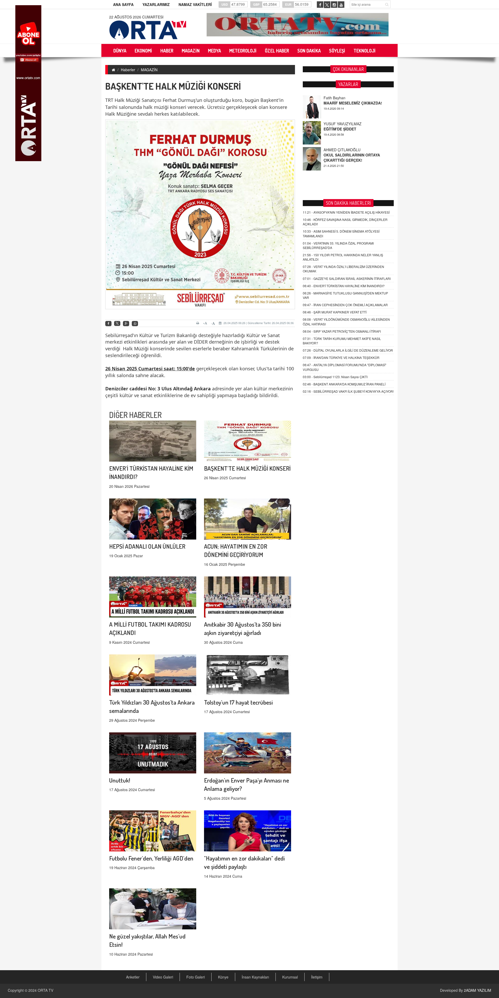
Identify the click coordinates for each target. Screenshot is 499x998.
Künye (223, 977)
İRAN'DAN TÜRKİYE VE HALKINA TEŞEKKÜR (341, 357)
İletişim (317, 977)
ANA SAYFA (123, 4)
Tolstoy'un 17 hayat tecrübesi (238, 702)
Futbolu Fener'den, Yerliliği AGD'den (151, 858)
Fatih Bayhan (334, 97)
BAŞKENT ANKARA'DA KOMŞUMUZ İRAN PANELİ (344, 384)
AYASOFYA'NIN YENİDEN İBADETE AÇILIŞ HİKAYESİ (346, 212)
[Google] (126, 323)
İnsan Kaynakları (255, 977)
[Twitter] (117, 323)
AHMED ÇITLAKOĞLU (342, 149)
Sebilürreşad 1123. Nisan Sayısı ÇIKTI (335, 377)
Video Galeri (163, 977)
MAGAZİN (149, 69)
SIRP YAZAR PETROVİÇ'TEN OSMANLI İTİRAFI (342, 331)
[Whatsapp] (135, 323)
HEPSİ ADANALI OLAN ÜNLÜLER (147, 546)
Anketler (133, 977)
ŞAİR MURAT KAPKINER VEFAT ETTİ (334, 312)
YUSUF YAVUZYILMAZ (343, 123)
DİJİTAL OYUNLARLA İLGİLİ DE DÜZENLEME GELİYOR (348, 350)
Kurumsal (290, 977)
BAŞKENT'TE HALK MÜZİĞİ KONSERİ (247, 468)
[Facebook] (108, 323)
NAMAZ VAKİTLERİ (195, 4)
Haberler (128, 69)
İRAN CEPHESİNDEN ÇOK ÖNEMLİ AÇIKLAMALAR (345, 305)
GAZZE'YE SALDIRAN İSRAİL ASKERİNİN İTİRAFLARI (347, 278)
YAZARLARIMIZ (156, 4)
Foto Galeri (195, 977)
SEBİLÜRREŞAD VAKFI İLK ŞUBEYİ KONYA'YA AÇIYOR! (348, 391)
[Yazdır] (198, 323)
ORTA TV (45, 990)
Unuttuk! (119, 780)
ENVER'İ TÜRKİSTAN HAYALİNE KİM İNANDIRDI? (344, 286)
